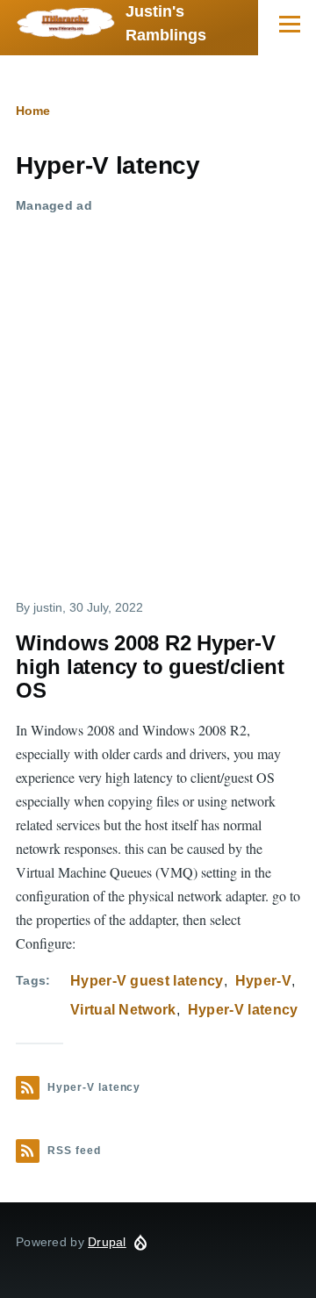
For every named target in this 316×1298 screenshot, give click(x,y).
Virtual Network (123, 1009)
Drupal (107, 1242)
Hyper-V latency (243, 1009)
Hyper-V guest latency (147, 980)
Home (33, 111)
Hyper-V (263, 980)
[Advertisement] (158, 387)
